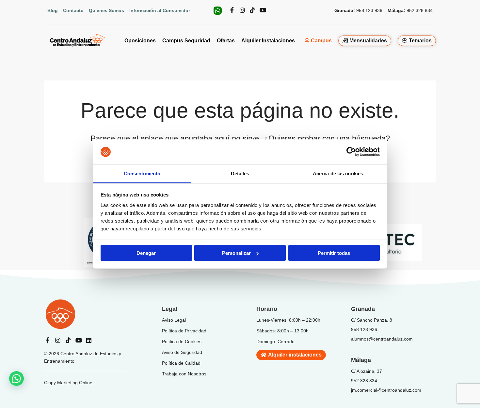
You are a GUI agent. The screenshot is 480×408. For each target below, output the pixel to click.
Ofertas (226, 40)
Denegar (146, 253)
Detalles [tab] (240, 173)
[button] (16, 378)
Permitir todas (334, 253)
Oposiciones (140, 40)
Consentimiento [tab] (142, 173)
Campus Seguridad (186, 40)
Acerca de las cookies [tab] (338, 173)
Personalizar (236, 253)
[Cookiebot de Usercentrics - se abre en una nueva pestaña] (351, 152)
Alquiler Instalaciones (268, 40)
